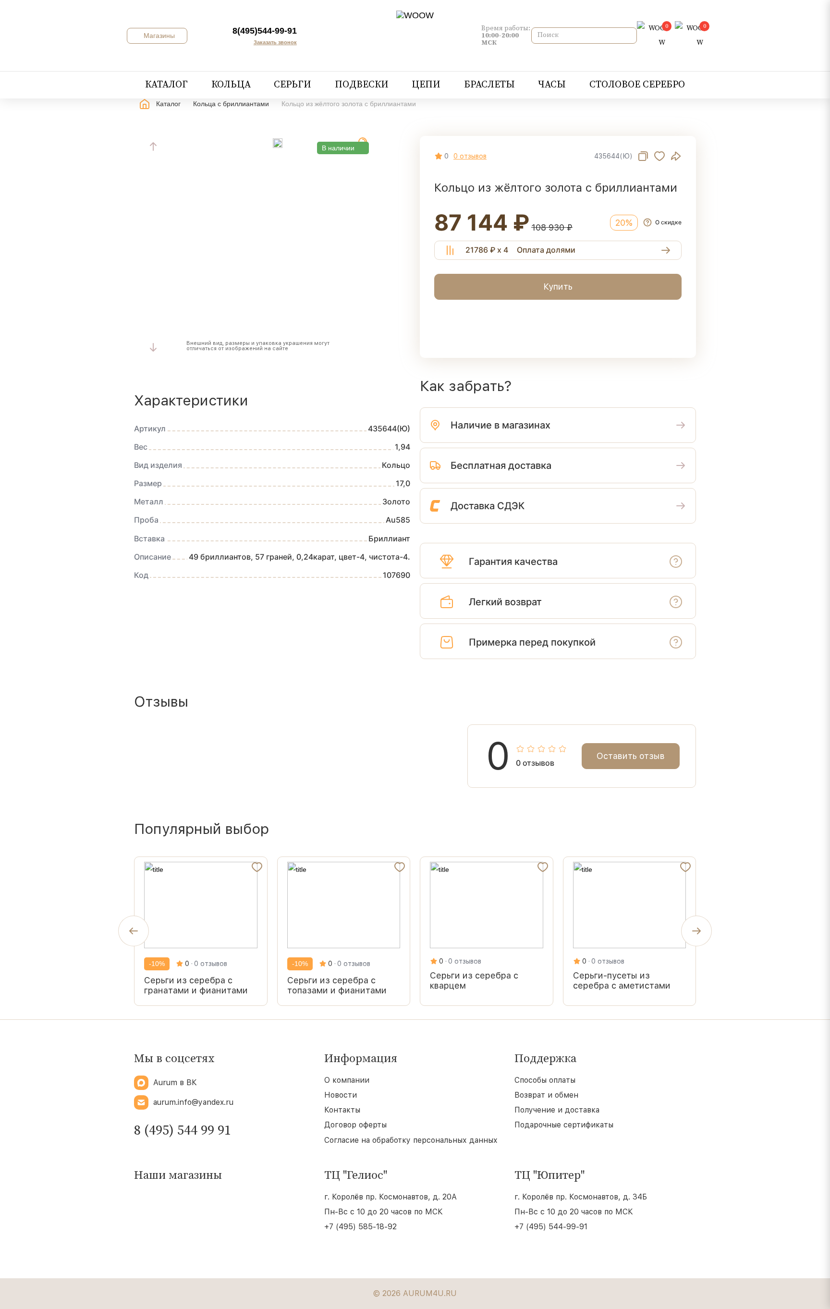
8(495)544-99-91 (264, 31)
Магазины (158, 35)
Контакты (342, 1109)
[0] (651, 35)
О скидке (668, 222)
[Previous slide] (153, 146)
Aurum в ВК (175, 1082)
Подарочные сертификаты (563, 1124)
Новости (340, 1095)
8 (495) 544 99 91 (182, 1131)
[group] (201, 931)
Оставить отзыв (631, 756)
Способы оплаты (544, 1080)
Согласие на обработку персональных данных (411, 1140)
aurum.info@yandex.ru (193, 1102)
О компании (346, 1080)
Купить (558, 286)
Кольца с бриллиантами (231, 104)
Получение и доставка (556, 1109)
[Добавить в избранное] (257, 869)
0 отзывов (470, 156)
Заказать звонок (275, 42)
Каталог (168, 104)
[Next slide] (153, 347)
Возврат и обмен (546, 1095)
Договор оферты (355, 1124)
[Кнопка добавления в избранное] (659, 156)
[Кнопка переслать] (676, 156)
